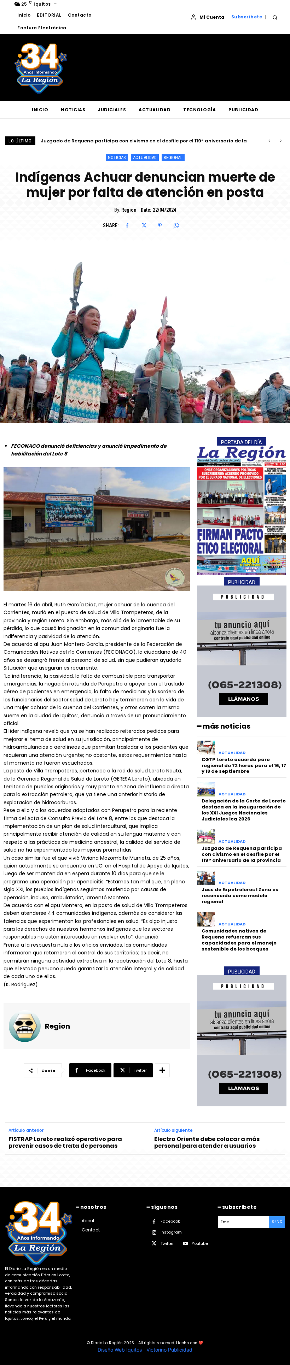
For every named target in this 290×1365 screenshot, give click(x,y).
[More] (162, 1070)
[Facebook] (127, 225)
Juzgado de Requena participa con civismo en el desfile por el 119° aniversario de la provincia (242, 854)
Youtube (200, 1243)
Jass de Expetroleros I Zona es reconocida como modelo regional (121, 140)
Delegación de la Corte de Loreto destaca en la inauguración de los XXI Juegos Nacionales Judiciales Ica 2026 (244, 810)
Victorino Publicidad (169, 1350)
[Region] (25, 1026)
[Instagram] (154, 1232)
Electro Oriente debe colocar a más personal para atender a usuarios (207, 1142)
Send (277, 1221)
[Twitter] (144, 225)
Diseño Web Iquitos (120, 1350)
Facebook (170, 1221)
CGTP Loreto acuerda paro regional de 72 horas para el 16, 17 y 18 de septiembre (244, 765)
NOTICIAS (117, 157)
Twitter (167, 1243)
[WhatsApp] (176, 225)
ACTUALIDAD (145, 157)
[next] (280, 140)
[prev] (269, 140)
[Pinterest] (160, 225)
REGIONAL (173, 157)
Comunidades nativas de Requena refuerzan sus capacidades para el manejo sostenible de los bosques (239, 940)
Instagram (171, 1232)
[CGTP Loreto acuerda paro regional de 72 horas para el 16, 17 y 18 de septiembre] (206, 748)
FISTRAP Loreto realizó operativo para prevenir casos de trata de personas (65, 1142)
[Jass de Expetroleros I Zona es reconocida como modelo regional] (206, 878)
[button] (274, 17)
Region (128, 210)
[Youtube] (185, 1243)
